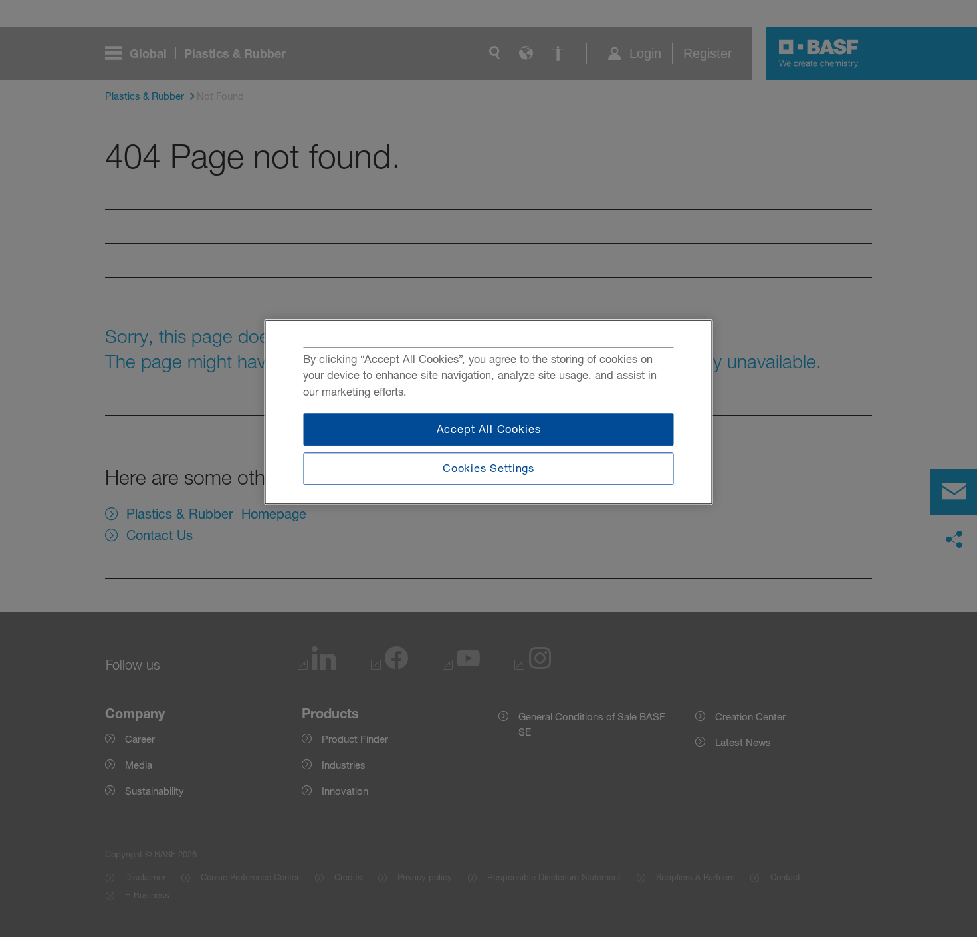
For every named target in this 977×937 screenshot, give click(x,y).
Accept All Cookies (489, 429)
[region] (489, 412)
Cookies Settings (488, 468)
